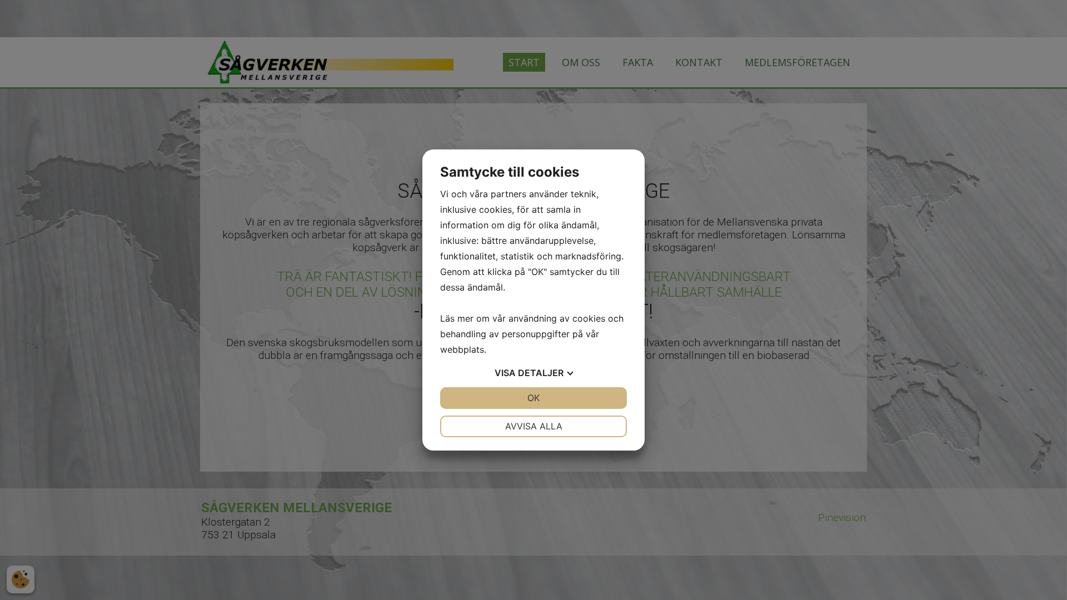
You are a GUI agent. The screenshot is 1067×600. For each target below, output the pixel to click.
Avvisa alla (533, 426)
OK (533, 397)
